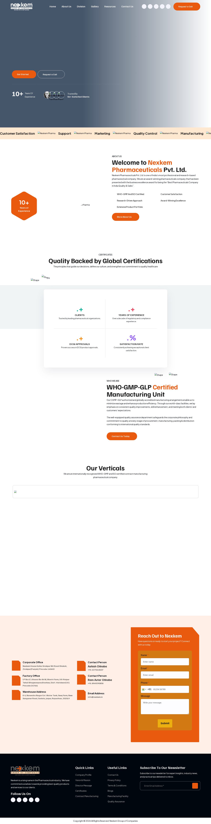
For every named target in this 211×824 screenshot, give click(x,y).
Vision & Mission (82, 780)
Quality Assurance (116, 801)
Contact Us (127, 6)
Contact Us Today (121, 436)
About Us (66, 6)
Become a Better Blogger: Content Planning (30, 600)
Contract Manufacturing (86, 796)
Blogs (110, 790)
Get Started (23, 74)
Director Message (83, 785)
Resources (110, 6)
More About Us (124, 216)
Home (53, 6)
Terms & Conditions (117, 785)
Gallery (95, 6)
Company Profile (83, 775)
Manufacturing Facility (118, 796)
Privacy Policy (114, 780)
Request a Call (185, 6)
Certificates (81, 790)
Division (81, 6)
